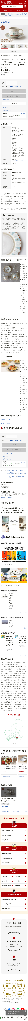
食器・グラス (19, 470)
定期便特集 (17, 885)
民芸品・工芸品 (11, 476)
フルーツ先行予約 (6, 862)
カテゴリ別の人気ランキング (8, 830)
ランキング (17, 10)
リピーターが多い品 (6, 835)
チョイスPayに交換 (6, 904)
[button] (25, 6)
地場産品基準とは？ (7, 497)
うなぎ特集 (4, 876)
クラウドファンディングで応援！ (9, 899)
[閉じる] (25, 1011)
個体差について (6, 419)
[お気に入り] (25, 1018)
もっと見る (23, 612)
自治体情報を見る (15, 715)
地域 (11, 10)
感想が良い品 (5, 840)
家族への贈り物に (6, 908)
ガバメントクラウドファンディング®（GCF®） (14, 1017)
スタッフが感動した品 (7, 858)
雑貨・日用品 (11, 470)
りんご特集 (4, 881)
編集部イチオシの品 (6, 853)
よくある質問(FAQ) (14, 950)
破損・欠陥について (7, 423)
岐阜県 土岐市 (5, 806)
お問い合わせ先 (7, 110)
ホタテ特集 (17, 881)
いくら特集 (17, 876)
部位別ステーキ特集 (6, 885)
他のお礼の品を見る (18, 160)
